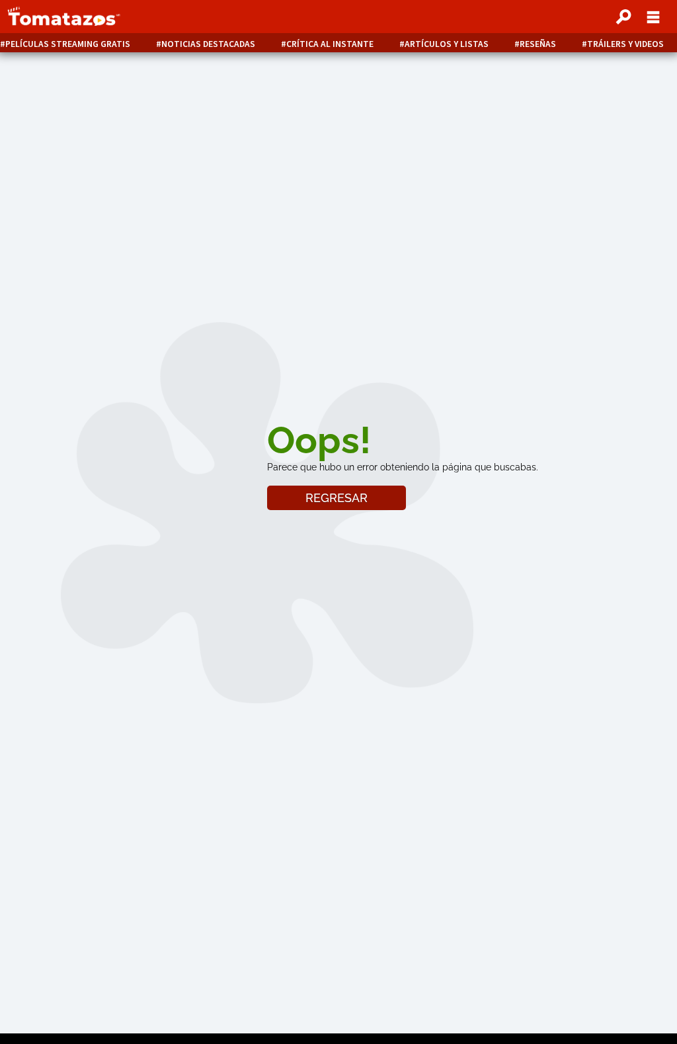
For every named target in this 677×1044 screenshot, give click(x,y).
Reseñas (538, 44)
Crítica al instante (330, 44)
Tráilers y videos (625, 44)
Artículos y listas (447, 44)
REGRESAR (336, 498)
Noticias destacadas (208, 44)
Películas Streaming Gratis (67, 44)
